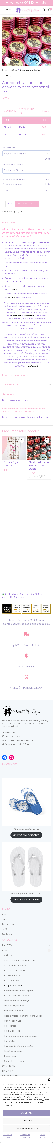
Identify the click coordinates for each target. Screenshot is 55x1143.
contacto (12, 297)
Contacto (7, 934)
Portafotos (10, 1041)
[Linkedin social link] (21, 212)
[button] (48, 1079)
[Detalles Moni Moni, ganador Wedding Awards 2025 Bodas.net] (26, 596)
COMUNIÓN (8, 1066)
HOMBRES (7, 1071)
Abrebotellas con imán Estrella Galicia (39, 465)
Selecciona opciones (26, 835)
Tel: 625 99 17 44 (13, 736)
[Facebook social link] (14, 212)
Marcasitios (10, 1026)
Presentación (9, 148)
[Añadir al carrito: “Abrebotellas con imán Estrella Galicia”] (46, 440)
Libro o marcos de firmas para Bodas (23, 1016)
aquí (14, 289)
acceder (13, 417)
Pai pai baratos (12, 1031)
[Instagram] (11, 757)
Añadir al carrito (27, 204)
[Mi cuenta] (44, 10)
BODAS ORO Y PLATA (15, 966)
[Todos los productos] (7, 76)
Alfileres (8, 955)
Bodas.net (32, 366)
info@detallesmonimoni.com (19, 740)
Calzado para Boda (14, 970)
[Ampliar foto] (7, 60)
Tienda (5, 919)
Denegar (26, 1121)
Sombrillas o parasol (15, 1061)
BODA (14, 70)
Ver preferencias (26, 1128)
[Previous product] (4, 76)
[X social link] (18, 212)
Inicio (4, 70)
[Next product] (10, 76)
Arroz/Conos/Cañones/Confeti (20, 960)
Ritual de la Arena (13, 1051)
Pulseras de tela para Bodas (18, 1046)
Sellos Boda (10, 1056)
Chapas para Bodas (30, 70)
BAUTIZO (7, 945)
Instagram (29, 316)
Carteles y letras (12, 981)
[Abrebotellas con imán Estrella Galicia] (39, 448)
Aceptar (26, 1113)
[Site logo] (27, 10)
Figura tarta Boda (13, 1011)
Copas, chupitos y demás (17, 996)
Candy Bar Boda (12, 976)
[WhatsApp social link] (25, 212)
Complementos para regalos (18, 991)
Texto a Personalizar (13, 164)
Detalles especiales (14, 1006)
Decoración (8, 924)
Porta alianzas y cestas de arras (21, 1036)
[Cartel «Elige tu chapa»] (14, 448)
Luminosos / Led (12, 1021)
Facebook (16, 316)
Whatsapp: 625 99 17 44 (17, 744)
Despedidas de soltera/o (17, 1001)
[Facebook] (4, 757)
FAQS (5, 929)
